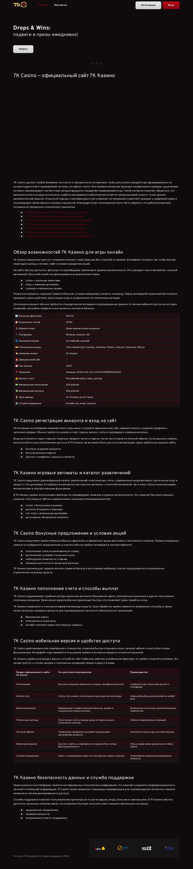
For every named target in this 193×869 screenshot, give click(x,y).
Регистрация (148, 5)
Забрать (23, 49)
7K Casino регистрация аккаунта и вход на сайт (55, 216)
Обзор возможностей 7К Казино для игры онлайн (57, 212)
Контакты (60, 5)
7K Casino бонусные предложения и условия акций (58, 224)
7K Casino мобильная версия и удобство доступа (56, 232)
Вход (171, 5)
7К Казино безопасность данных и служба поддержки (60, 236)
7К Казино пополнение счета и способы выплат (55, 228)
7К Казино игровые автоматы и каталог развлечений (59, 220)
